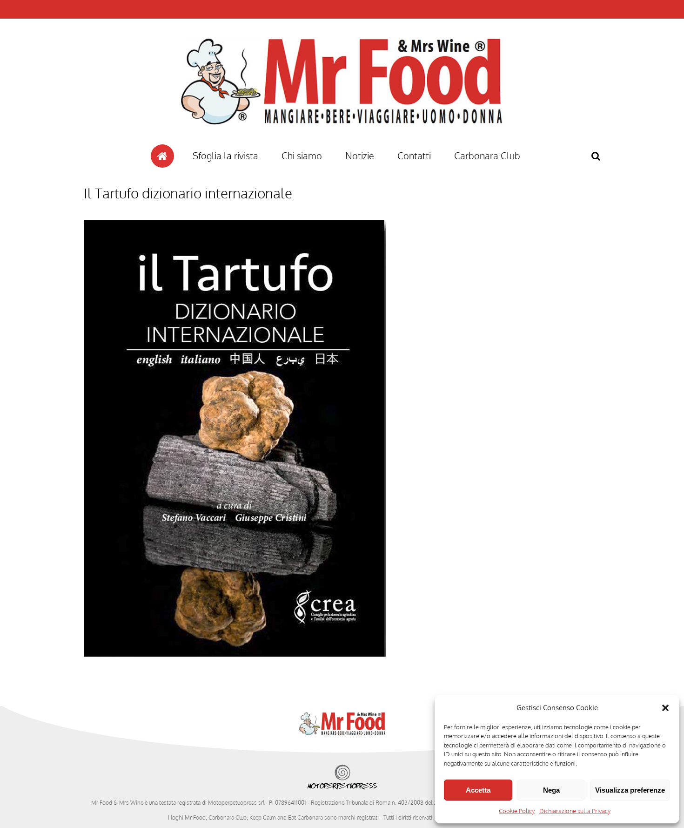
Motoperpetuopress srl (236, 802)
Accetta (478, 790)
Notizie (359, 155)
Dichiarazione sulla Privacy (574, 810)
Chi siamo (302, 155)
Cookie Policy (517, 810)
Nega (551, 790)
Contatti (414, 155)
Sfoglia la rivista (225, 155)
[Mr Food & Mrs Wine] (342, 141)
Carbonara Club (487, 155)
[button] (665, 708)
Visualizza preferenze (630, 790)
